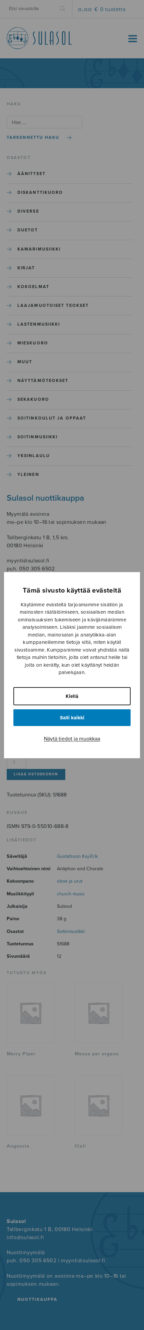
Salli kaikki (72, 718)
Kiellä (72, 696)
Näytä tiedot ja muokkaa (72, 738)
